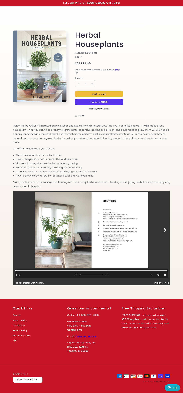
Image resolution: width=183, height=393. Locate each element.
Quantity (79, 78)
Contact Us (19, 325)
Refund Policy (20, 330)
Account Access (21, 335)
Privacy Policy (20, 320)
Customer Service (85, 336)
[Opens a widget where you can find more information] (172, 388)
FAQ (15, 340)
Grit (151, 381)
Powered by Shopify (162, 381)
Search (16, 315)
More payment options (99, 109)
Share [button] (81, 115)
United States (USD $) (26, 379)
